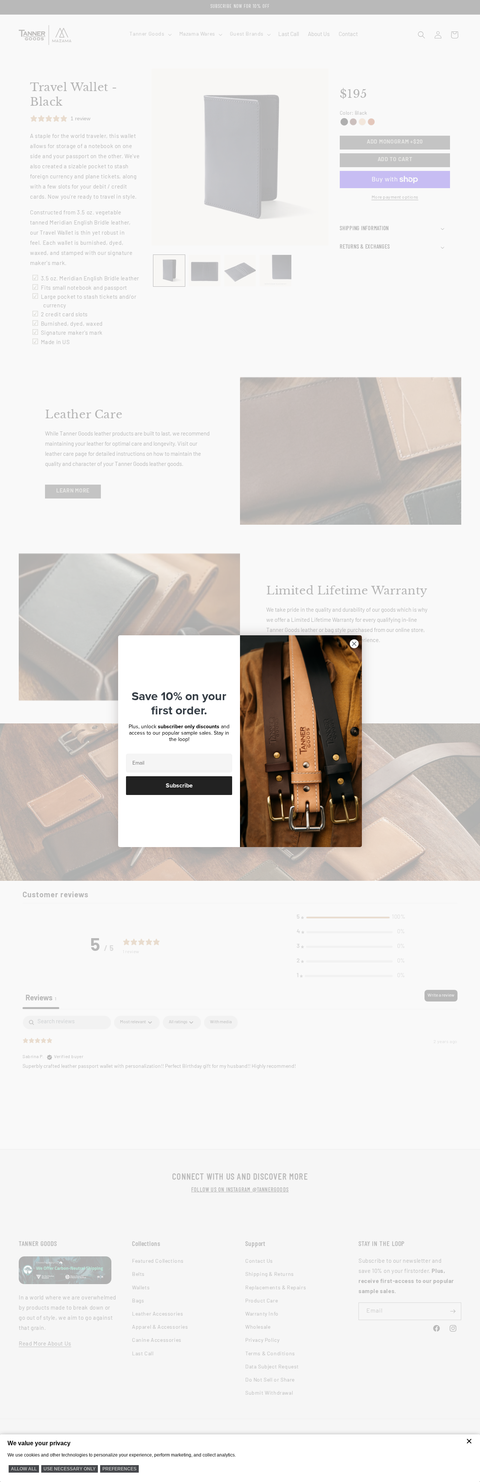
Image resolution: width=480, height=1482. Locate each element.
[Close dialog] (354, 643)
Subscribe (179, 785)
